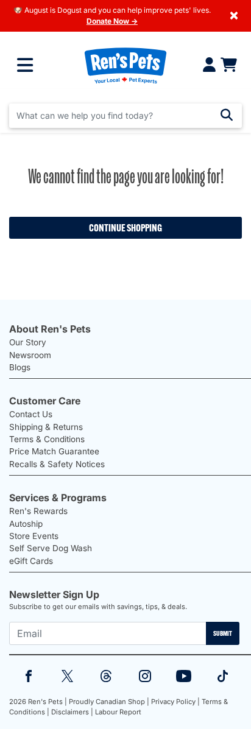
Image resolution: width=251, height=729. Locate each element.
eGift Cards (31, 561)
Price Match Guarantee (54, 451)
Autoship (26, 524)
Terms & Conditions (47, 439)
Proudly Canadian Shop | (109, 701)
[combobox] (125, 116)
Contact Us (30, 414)
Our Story (27, 342)
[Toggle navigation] (25, 65)
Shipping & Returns (46, 427)
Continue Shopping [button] (125, 228)
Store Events (33, 536)
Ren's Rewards (38, 511)
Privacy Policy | (175, 701)
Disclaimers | (72, 712)
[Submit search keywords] (227, 115)
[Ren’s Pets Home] (125, 65)
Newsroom (30, 355)
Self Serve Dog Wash (50, 548)
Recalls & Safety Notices (57, 464)
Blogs (19, 367)
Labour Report (118, 712)
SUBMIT (222, 633)
